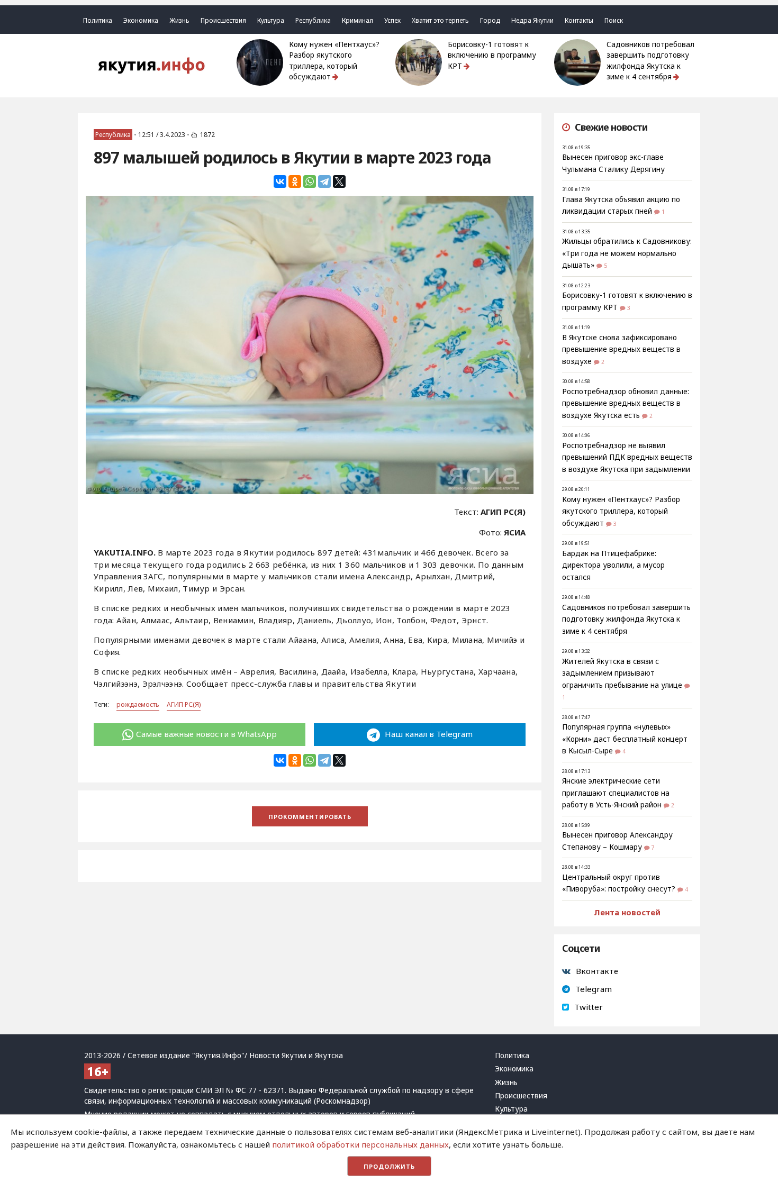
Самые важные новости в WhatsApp (206, 734)
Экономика (140, 20)
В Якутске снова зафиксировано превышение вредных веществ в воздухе (621, 349)
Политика (97, 20)
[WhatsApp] (309, 181)
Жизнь (179, 20)
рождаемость (137, 704)
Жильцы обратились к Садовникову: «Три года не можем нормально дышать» (627, 253)
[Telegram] (324, 181)
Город (490, 20)
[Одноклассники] (294, 181)
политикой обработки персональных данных (360, 1144)
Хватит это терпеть (440, 20)
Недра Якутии (532, 20)
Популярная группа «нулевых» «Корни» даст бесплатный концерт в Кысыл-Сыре (624, 739)
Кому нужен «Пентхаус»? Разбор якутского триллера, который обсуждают (334, 60)
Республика (313, 20)
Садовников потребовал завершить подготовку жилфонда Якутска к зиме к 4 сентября (650, 60)
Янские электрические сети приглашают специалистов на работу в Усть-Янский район (616, 792)
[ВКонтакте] (280, 181)
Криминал (357, 20)
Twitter (588, 1007)
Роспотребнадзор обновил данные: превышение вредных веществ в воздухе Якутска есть (625, 403)
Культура (270, 20)
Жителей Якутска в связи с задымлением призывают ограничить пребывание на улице (622, 673)
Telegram (593, 989)
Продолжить (389, 1166)
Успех (392, 20)
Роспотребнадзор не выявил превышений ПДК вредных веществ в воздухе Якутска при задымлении (627, 457)
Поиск (613, 20)
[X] (339, 181)
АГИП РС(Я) (184, 704)
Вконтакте (597, 971)
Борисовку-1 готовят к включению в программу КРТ (492, 55)
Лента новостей (627, 912)
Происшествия (223, 20)
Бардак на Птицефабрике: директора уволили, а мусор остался (613, 565)
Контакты (579, 20)
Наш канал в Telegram (428, 734)
